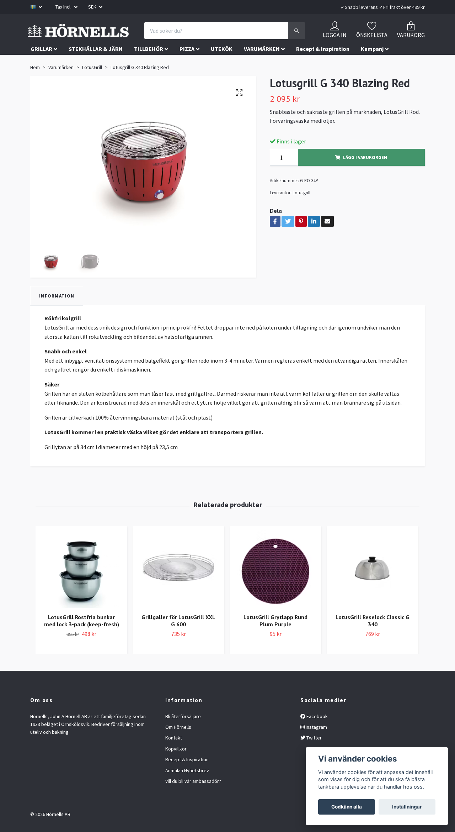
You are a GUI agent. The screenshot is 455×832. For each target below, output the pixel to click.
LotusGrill (92, 102)
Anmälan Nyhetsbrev (187, 804)
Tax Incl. (64, 7)
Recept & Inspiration (322, 83)
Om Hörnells (178, 761)
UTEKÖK (221, 83)
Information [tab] (56, 330)
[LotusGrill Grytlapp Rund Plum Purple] (275, 603)
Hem (35, 102)
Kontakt (173, 772)
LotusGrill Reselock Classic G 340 (373, 655)
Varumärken (61, 102)
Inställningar (407, 807)
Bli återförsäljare (183, 750)
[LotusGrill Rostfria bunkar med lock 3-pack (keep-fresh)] (81, 603)
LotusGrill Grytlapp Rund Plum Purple (275, 655)
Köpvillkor (176, 783)
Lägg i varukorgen (365, 192)
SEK (92, 7)
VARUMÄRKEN (262, 83)
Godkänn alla (346, 807)
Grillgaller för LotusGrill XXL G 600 (178, 655)
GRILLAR (41, 83)
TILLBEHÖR (148, 83)
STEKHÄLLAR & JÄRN (96, 83)
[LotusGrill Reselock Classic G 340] (372, 603)
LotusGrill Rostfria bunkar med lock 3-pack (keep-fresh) (81, 655)
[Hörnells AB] (138, 39)
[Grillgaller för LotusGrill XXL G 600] (178, 603)
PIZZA (187, 83)
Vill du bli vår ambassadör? (193, 815)
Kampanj (372, 83)
